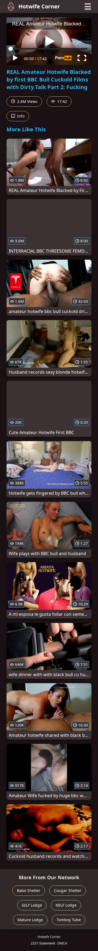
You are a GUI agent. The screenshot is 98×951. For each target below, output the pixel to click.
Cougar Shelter (67, 890)
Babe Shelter (28, 890)
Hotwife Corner (39, 6)
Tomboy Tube (69, 919)
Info (20, 116)
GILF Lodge (32, 905)
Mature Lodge (30, 919)
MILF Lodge (66, 905)
